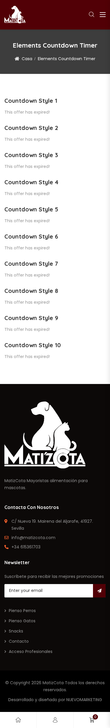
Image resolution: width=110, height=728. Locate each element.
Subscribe (99, 590)
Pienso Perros (22, 611)
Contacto (19, 641)
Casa (27, 59)
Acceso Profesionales (31, 651)
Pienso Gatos (22, 621)
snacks (16, 631)
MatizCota (53, 683)
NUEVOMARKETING (84, 700)
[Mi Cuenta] (55, 720)
